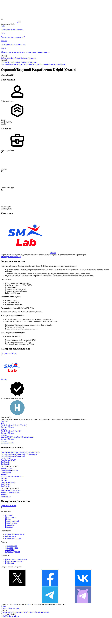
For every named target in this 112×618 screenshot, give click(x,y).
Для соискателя (11, 546)
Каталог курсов (11, 523)
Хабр (3, 616)
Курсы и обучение (25, 64)
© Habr (3, 606)
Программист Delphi (8, 353)
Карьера (12, 616)
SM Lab (53, 253)
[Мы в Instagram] (17, 602)
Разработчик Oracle (8, 482)
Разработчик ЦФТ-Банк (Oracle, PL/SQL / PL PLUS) (20, 452)
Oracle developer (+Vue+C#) (11, 431)
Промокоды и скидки (13, 538)
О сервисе (9, 515)
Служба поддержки (12, 552)
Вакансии (4, 64)
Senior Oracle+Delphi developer (12, 476)
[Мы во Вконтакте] (82, 585)
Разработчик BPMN (8, 460)
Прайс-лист (9, 563)
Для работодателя (11, 548)
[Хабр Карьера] (9, 22)
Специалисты (13, 64)
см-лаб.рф (4, 257)
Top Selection (5, 462)
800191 (28, 604)
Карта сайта (9, 525)
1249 (15, 604)
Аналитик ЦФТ (7, 468)
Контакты (9, 527)
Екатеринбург (14, 492)
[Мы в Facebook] (50, 585)
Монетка (4, 492)
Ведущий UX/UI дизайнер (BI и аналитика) (17, 437)
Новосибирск (32, 454)
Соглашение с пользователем (16, 559)
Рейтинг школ (10, 536)
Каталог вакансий (12, 521)
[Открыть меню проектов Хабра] (2, 19)
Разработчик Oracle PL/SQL (11, 490)
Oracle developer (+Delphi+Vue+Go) (14, 425)
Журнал (63, 64)
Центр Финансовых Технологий (13, 454)
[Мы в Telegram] (50, 602)
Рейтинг (50, 64)
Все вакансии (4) (14, 257)
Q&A (7, 616)
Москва (11, 427)
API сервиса (9, 550)
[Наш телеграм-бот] (82, 602)
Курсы (17, 616)
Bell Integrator (6, 470)
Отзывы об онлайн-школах (15, 534)
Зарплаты (57, 64)
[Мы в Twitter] (17, 585)
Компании (43, 64)
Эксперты (35, 64)
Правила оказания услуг (14, 561)
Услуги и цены (10, 517)
